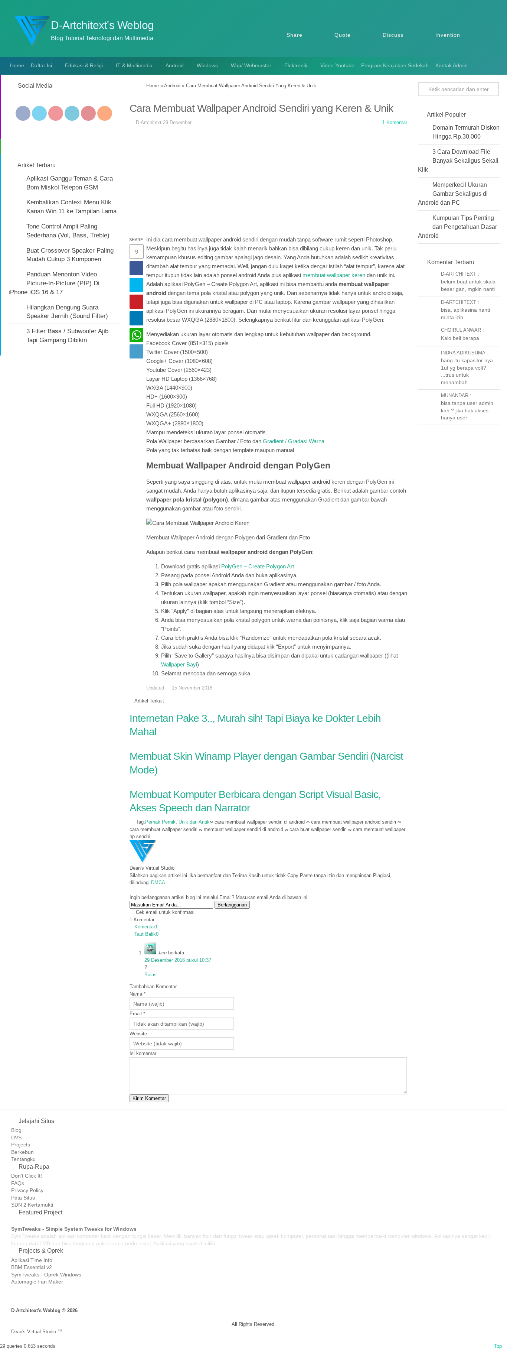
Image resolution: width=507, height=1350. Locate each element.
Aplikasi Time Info (31, 1260)
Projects (20, 1145)
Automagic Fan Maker (37, 1282)
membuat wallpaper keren (333, 275)
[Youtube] (55, 113)
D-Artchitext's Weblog (102, 25)
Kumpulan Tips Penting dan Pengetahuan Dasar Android (457, 227)
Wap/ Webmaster (251, 65)
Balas (150, 974)
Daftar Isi (41, 65)
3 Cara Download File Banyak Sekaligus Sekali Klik (458, 161)
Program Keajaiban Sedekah (395, 65)
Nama (137, 994)
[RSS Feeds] (104, 113)
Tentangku (23, 1159)
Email (137, 1013)
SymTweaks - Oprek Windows (46, 1275)
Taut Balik (146, 934)
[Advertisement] (268, 183)
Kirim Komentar (149, 1098)
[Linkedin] (72, 113)
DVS (16, 1137)
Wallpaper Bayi (179, 664)
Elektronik (295, 65)
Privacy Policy (27, 1190)
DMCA (158, 882)
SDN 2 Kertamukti (32, 1205)
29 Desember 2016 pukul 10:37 (177, 960)
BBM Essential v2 (31, 1267)
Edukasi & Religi (84, 65)
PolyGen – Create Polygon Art (257, 566)
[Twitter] (39, 113)
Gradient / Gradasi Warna (293, 441)
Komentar (146, 926)
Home (16, 65)
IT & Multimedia (134, 65)
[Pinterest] (88, 113)
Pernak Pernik (160, 822)
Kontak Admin (451, 65)
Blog (16, 1130)
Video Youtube (337, 65)
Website (138, 1033)
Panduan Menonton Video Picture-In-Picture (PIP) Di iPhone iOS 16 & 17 (54, 283)
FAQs (17, 1183)
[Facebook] (23, 113)
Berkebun (22, 1152)
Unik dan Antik (194, 822)
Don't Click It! (26, 1176)
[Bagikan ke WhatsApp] (136, 335)
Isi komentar (143, 1053)
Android (175, 65)
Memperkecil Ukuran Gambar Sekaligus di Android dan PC (453, 194)
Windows (207, 65)
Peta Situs (23, 1198)
